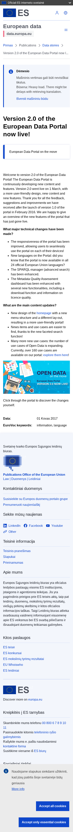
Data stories (50, 45)
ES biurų (40, 751)
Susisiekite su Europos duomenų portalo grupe (35, 499)
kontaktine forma (14, 746)
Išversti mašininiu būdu (32, 98)
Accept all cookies (52, 806)
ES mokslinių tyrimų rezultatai (23, 659)
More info (18, 789)
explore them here (55, 355)
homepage (44, 313)
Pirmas (8, 45)
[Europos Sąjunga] (28, 13)
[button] (65, 13)
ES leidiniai (11, 670)
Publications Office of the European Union (34, 474)
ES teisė (9, 647)
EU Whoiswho (13, 664)
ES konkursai (12, 653)
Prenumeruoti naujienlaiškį (21, 504)
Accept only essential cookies (44, 822)
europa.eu (35, 699)
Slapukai (9, 556)
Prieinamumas (13, 562)
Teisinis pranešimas (17, 551)
